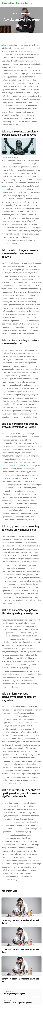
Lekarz (33, 549)
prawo (28, 90)
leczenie (5, 186)
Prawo (15, 14)
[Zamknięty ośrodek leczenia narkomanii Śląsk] (22, 907)
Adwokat (5, 45)
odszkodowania (16, 465)
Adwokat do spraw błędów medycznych (18, 1003)
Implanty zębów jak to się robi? (15, 994)
